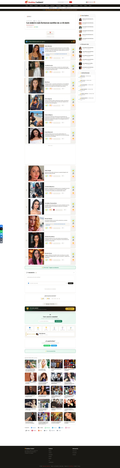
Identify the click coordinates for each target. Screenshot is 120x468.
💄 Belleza (29, 16)
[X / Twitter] (1, 228)
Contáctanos (51, 462)
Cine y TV (42, 5)
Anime (64, 5)
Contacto (74, 454)
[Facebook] (1, 226)
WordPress (71, 466)
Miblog (50, 450)
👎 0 (51, 57)
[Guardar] (1, 242)
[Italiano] (92, 2)
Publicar (70, 283)
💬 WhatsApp (47, 345)
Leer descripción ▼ (30, 25)
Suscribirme (58, 321)
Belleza (31, 5)
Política (85, 5)
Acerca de (74, 450)
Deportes (69, 5)
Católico (50, 452)
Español (50, 456)
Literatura (52, 5)
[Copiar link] (1, 239)
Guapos (36, 5)
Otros (90, 5)
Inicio (27, 5)
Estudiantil (50, 454)
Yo (49, 460)
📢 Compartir (70, 308)
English (50, 458)
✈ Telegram (54, 345)
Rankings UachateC (46, 466)
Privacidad (74, 452)
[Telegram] (1, 234)
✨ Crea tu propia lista (50, 351)
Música (47, 5)
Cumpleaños (75, 5)
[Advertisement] (50, 155)
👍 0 (47, 57)
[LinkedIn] (1, 236)
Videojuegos (58, 5)
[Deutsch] (94, 2)
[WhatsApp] (1, 231)
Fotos (81, 5)
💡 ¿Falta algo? (50, 267)
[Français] (91, 2)
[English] (89, 2)
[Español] (87, 2)
